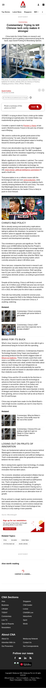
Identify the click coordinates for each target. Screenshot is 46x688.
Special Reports (8, 624)
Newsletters (6, 627)
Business (5, 605)
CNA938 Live (28, 612)
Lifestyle (5, 609)
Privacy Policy (35, 678)
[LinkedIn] (25, 658)
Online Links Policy (30, 680)
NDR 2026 (37, 12)
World (25, 624)
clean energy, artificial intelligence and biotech (22, 170)
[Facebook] (15, 658)
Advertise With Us (8, 642)
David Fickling (6, 91)
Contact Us (27, 642)
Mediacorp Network (30, 639)
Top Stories (6, 12)
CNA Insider (27, 605)
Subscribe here (10, 529)
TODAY (4, 612)
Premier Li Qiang (29, 126)
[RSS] (31, 658)
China (5, 540)
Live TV (4, 620)
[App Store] (18, 663)
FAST (33, 107)
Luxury (25, 609)
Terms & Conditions (22, 678)
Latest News (17, 12)
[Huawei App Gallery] (26, 664)
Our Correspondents (30, 646)
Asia (3, 601)
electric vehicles (23, 544)
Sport (25, 620)
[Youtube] (20, 658)
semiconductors (29, 180)
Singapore (28, 12)
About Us (5, 639)
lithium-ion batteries (9, 358)
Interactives (27, 616)
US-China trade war (8, 544)
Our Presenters (7, 646)
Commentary (23, 22)
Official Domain (9, 678)
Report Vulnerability (16, 680)
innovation (14, 540)
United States (25, 540)
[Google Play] (15, 663)
